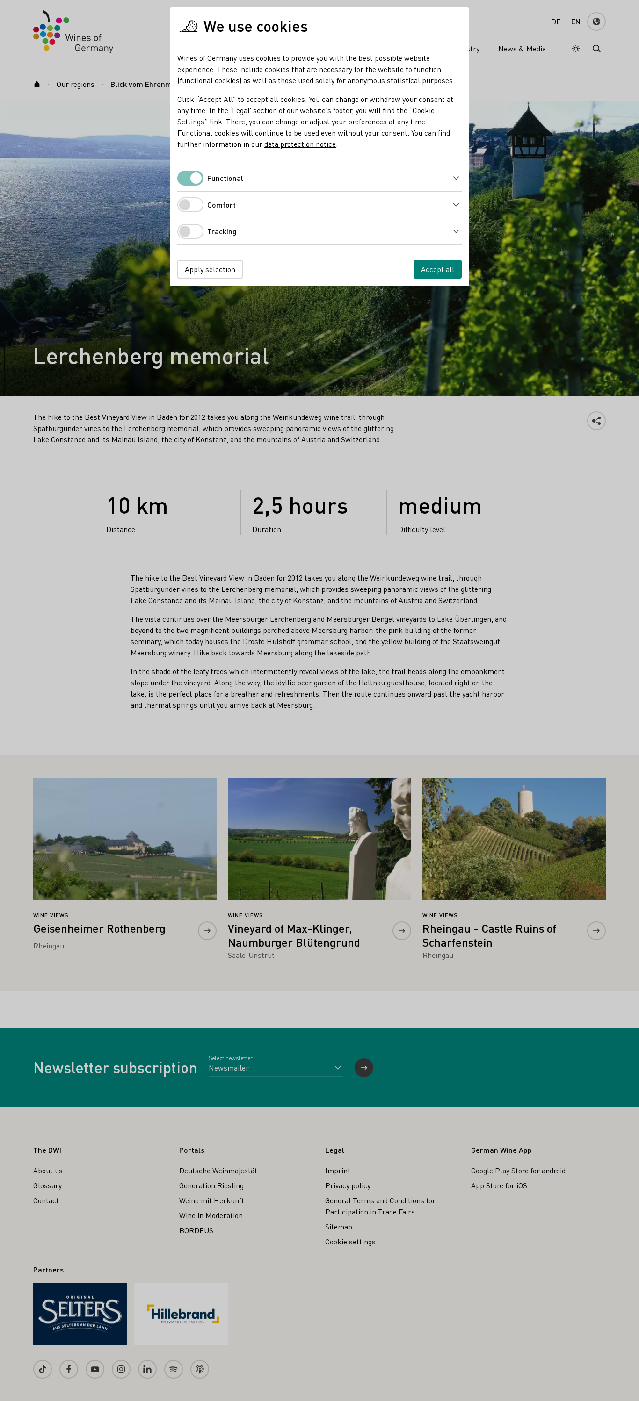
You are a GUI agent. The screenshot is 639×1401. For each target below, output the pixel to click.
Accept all (437, 269)
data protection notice (300, 144)
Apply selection (210, 269)
